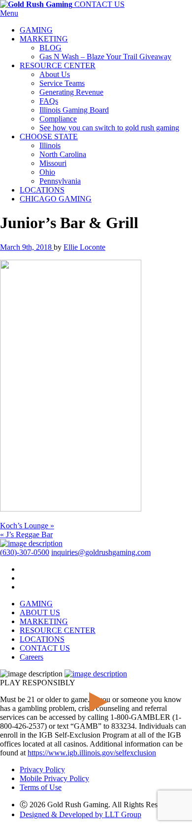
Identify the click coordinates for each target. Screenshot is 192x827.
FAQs (48, 101)
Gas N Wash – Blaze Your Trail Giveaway (105, 56)
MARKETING (44, 39)
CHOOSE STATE (49, 136)
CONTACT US (99, 4)
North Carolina (62, 154)
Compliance (58, 119)
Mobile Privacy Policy (54, 778)
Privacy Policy (42, 769)
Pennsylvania (60, 181)
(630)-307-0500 (24, 552)
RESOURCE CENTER (58, 65)
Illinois (50, 145)
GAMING (36, 30)
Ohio (47, 172)
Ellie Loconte (84, 247)
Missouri (52, 163)
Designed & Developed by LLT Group (80, 814)
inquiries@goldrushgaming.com (101, 552)
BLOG (50, 47)
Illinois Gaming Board (74, 110)
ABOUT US (40, 612)
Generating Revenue (71, 92)
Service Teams (62, 83)
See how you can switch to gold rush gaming (109, 127)
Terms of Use (41, 787)
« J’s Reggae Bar (26, 534)
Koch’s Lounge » (27, 525)
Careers (31, 657)
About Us (54, 74)
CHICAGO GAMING (56, 199)
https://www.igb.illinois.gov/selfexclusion (92, 752)
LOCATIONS (42, 190)
